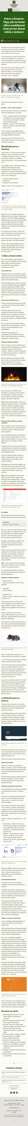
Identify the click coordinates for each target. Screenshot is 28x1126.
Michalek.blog (20, 1116)
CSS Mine (14, 1112)
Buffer (6, 166)
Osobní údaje (17, 1104)
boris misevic (4, 649)
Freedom (5, 833)
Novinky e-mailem (12, 1103)
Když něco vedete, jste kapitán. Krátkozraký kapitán (14, 1073)
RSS (20, 1110)
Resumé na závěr (9, 1011)
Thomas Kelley (13, 385)
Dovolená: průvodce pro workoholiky (13, 1077)
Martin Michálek (8, 41)
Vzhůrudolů (14, 5)
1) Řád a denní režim (11, 255)
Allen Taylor (11, 97)
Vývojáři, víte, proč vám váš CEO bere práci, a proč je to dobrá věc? (14, 1081)
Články (10, 10)
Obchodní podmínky (8, 1104)
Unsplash (17, 97)
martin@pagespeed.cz (14, 1107)
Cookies (22, 1104)
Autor (18, 10)
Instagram (16, 1110)
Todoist (9, 461)
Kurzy (13, 1100)
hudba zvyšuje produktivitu (15, 921)
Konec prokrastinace (7, 574)
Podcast (22, 1100)
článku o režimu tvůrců (16, 905)
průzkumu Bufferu (6, 224)
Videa (9, 1100)
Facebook (9, 1110)
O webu (18, 1103)
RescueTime (6, 824)
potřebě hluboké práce (9, 713)
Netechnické (14, 1088)
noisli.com (13, 974)
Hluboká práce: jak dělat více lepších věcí (11, 524)
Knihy (14, 10)
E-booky (17, 1100)
